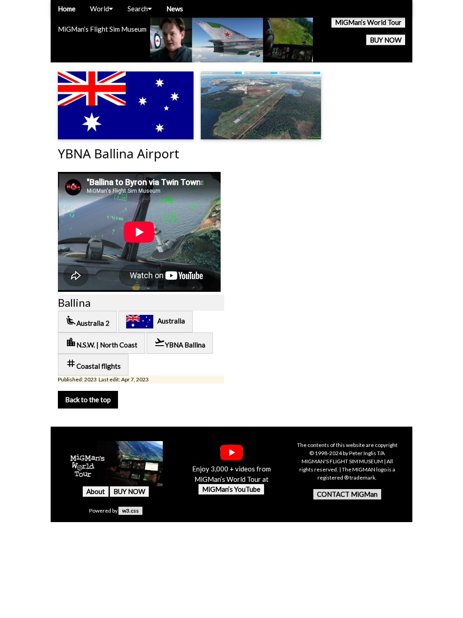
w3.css (130, 510)
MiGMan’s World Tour (368, 22)
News (174, 9)
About (95, 491)
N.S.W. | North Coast (101, 343)
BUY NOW (386, 40)
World (99, 9)
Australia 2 (87, 321)
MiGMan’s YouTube (231, 489)
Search (138, 9)
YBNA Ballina (179, 343)
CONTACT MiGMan (347, 494)
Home (67, 9)
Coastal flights (93, 364)
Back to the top (88, 399)
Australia (169, 321)
